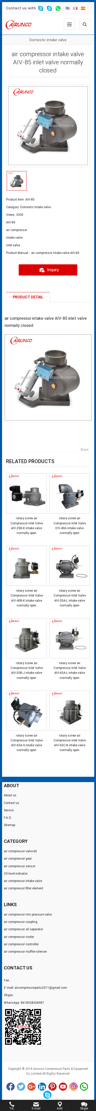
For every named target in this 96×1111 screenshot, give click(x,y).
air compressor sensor (19, 866)
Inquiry (53, 269)
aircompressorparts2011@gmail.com (41, 988)
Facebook (10, 1087)
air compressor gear (18, 858)
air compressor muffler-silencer (25, 951)
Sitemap (9, 825)
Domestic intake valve (48, 40)
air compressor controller (21, 944)
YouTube (63, 1087)
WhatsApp (84, 1087)
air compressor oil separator (23, 929)
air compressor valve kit (20, 851)
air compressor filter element (23, 888)
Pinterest (52, 1087)
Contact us (16, 8)
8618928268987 (32, 1003)
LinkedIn (42, 1087)
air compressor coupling (20, 922)
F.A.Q (7, 817)
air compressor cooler (19, 937)
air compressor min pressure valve (28, 914)
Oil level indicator (16, 873)
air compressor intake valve (23, 881)
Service (9, 810)
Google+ (31, 1087)
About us (10, 795)
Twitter (21, 1087)
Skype (47, 1095)
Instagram (73, 1087)
